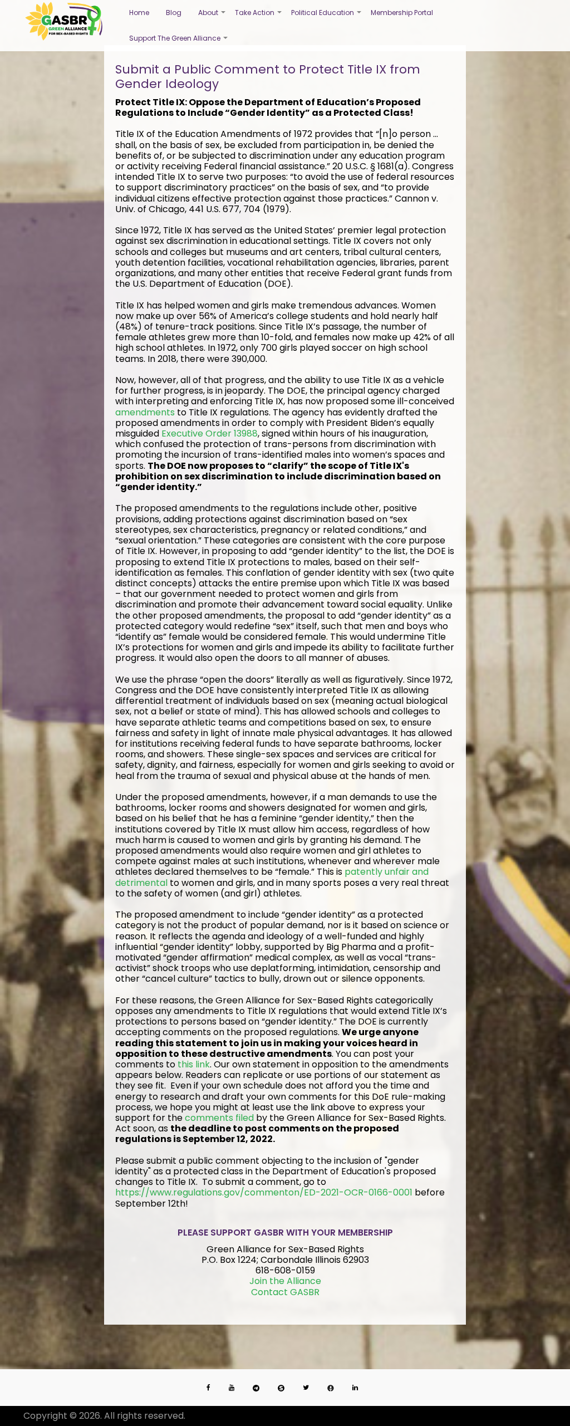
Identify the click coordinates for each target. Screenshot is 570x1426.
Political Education (326, 17)
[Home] (63, 21)
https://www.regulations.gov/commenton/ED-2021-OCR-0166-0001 (263, 1192)
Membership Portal (402, 12)
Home (139, 12)
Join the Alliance (285, 1281)
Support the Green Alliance (179, 42)
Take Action (259, 17)
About (212, 17)
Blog (173, 12)
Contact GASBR (285, 1292)
